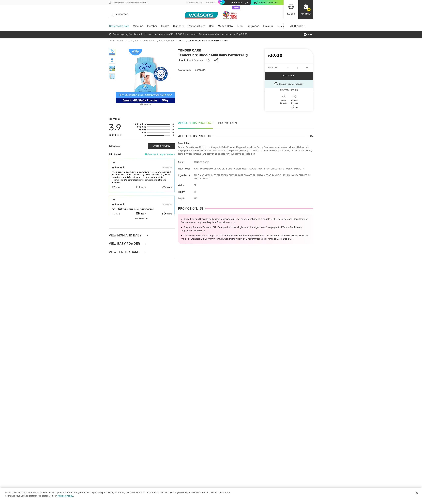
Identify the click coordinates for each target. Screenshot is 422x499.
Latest (117, 154)
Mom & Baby (225, 26)
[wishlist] (208, 60)
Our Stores (211, 2)
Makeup (268, 26)
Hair (211, 26)
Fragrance (253, 26)
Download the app (194, 2)
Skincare (178, 26)
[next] (281, 26)
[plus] (307, 67)
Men (240, 26)
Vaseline (138, 26)
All (110, 154)
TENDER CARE (189, 50)
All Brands (296, 26)
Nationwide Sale (119, 26)
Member (152, 26)
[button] (305, 9)
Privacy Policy (65, 495)
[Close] (416, 493)
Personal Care (196, 26)
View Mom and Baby (125, 235)
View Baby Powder (125, 243)
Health (165, 26)
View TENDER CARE (124, 252)
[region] (211, 493)
